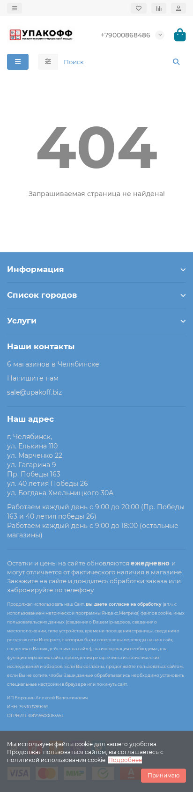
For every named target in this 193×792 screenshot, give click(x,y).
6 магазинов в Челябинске (53, 364)
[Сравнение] (158, 8)
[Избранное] (139, 8)
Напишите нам (33, 378)
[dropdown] (14, 8)
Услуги (22, 320)
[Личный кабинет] (178, 8)
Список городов (42, 295)
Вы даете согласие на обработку (124, 604)
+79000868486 (125, 35)
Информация (35, 269)
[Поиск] (176, 61)
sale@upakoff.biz (34, 392)
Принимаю (163, 775)
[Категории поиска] (48, 62)
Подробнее (125, 759)
